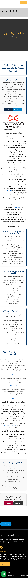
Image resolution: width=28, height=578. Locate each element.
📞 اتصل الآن (8, 503)
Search (23, 2)
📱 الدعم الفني (8, 109)
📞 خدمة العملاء (17, 109)
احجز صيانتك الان (6, 524)
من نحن (13, 374)
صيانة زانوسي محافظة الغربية (9, 425)
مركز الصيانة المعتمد (10, 11)
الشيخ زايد (9, 190)
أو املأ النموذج (18, 503)
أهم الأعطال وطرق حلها (13, 385)
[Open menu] (25, 15)
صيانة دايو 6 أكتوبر (14, 33)
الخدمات (13, 398)
